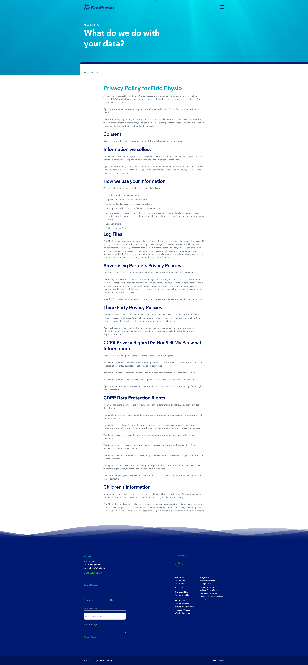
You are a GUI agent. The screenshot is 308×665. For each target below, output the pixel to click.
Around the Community (184, 607)
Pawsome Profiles (182, 595)
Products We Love (182, 610)
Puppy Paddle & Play (208, 593)
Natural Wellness (182, 603)
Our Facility (179, 587)
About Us (179, 577)
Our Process (180, 580)
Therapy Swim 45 (206, 584)
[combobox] (86, 616)
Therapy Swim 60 (206, 587)
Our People (179, 584)
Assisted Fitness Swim (208, 590)
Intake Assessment (207, 580)
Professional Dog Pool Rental (211, 596)
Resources (180, 600)
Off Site (202, 599)
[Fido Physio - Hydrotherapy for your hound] (99, 7)
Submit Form (90, 637)
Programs (204, 577)
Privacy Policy (218, 660)
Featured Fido (181, 592)
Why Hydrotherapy (183, 613)
